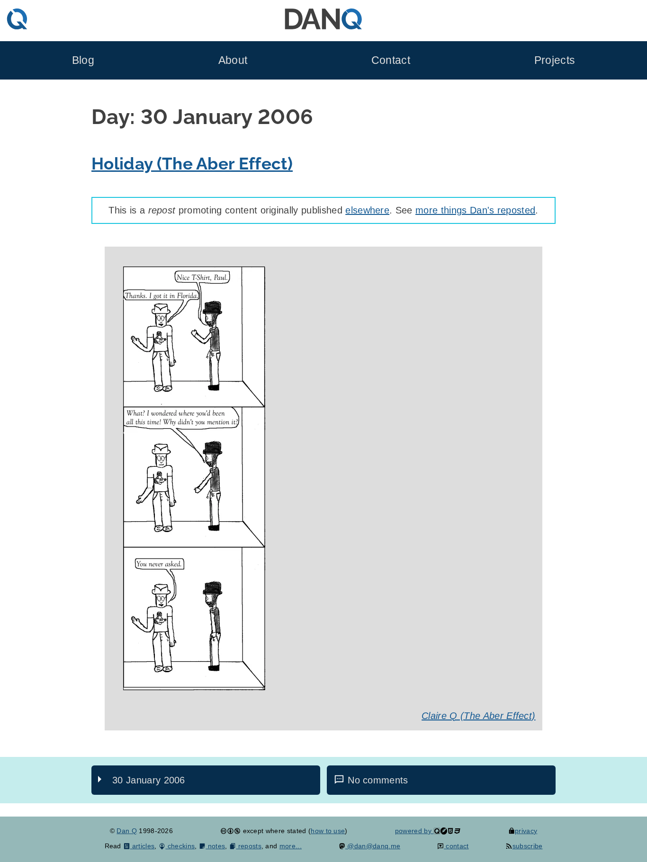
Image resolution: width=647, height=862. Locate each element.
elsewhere (367, 210)
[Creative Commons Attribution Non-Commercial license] (230, 831)
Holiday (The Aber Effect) (192, 163)
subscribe (527, 846)
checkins (180, 846)
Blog (83, 60)
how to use (328, 831)
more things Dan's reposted (475, 210)
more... (290, 846)
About (233, 60)
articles (142, 846)
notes (215, 846)
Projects (554, 60)
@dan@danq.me (372, 846)
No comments (378, 780)
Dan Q (127, 831)
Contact (390, 60)
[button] (194, 687)
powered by (414, 831)
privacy (526, 831)
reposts (248, 846)
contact (456, 846)
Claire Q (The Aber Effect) (478, 716)
